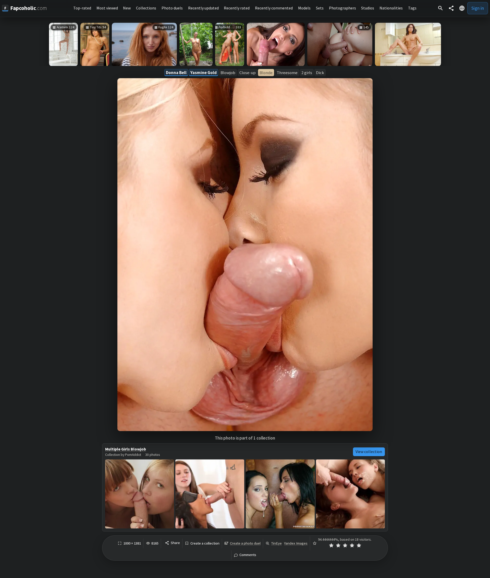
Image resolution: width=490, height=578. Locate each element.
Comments (247, 555)
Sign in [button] (477, 8)
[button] (462, 8)
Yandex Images (296, 543)
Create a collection (204, 543)
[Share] (451, 8)
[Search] (440, 8)
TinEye (276, 543)
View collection (369, 451)
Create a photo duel (245, 543)
